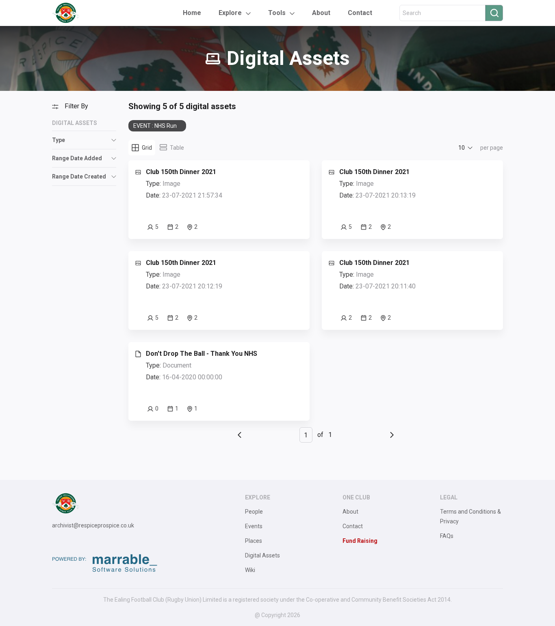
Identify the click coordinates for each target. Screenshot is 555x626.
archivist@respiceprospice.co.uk (93, 525)
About (321, 13)
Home (192, 13)
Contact (360, 13)
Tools (277, 13)
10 (461, 147)
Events (253, 526)
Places (253, 541)
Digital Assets (262, 555)
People (254, 511)
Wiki (250, 570)
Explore (230, 13)
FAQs (446, 536)
